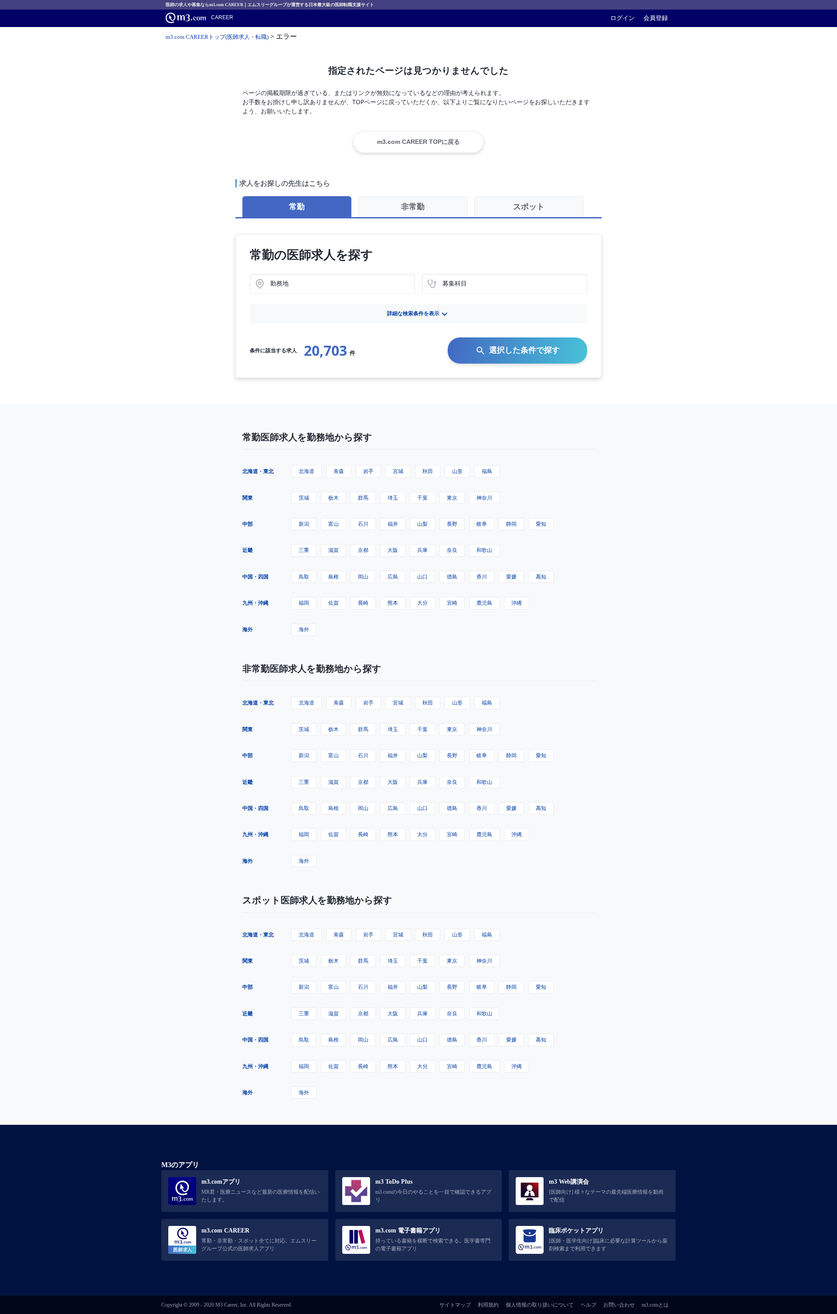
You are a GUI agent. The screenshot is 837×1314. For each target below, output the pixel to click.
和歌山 (484, 550)
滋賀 (333, 550)
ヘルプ (588, 1305)
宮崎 (452, 602)
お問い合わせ (619, 1305)
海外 (247, 629)
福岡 (304, 602)
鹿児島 (484, 602)
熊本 (393, 602)
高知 (541, 576)
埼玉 (393, 497)
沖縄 (516, 602)
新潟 (304, 524)
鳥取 (304, 576)
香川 (481, 576)
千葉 (422, 497)
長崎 (363, 602)
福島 (487, 471)
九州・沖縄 (255, 602)
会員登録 (655, 17)
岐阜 (481, 524)
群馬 (363, 497)
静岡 (511, 524)
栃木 (333, 497)
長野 (452, 524)
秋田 (427, 471)
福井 (393, 524)
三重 (304, 550)
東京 (452, 497)
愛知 (541, 524)
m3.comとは (655, 1305)
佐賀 (333, 602)
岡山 (363, 576)
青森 (338, 471)
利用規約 (488, 1305)
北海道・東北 (258, 471)
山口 (422, 576)
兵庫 (422, 550)
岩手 (368, 471)
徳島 (452, 576)
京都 (363, 550)
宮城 (398, 471)
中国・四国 (255, 576)
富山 (333, 524)
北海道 (306, 471)
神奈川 (484, 497)
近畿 (247, 550)
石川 (363, 524)
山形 (457, 471)
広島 (393, 576)
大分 (422, 602)
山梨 (422, 524)
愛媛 (511, 576)
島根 (333, 576)
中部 (247, 524)
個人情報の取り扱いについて (540, 1305)
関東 (247, 497)
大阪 (393, 550)
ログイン (622, 17)
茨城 (304, 497)
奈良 (452, 550)
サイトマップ (455, 1305)
